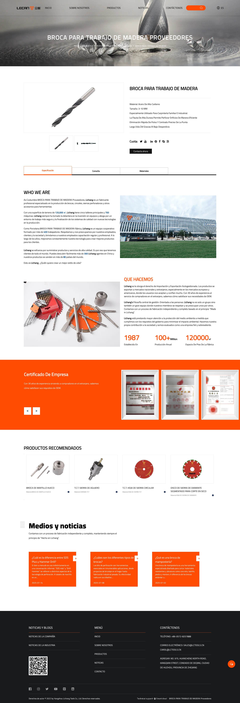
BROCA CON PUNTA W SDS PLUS (138, 488)
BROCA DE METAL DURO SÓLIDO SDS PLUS (47, 488)
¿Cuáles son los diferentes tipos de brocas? (67, 560)
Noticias (143, 8)
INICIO (48, 8)
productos (114, 8)
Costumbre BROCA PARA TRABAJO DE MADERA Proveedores (56, 200)
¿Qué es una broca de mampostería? (121, 560)
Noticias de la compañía (42, 636)
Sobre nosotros (79, 8)
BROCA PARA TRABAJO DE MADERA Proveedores (190, 698)
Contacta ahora (141, 151)
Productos (87, 45)
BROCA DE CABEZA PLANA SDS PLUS (92, 488)
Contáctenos (174, 8)
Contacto (99, 671)
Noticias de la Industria (42, 645)
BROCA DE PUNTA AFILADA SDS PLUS (189, 488)
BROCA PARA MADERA (122, 45)
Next (36, 410)
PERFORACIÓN (102, 45)
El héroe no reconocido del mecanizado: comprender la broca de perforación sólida (190, 560)
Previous (27, 410)
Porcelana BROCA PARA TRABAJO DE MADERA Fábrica (56, 228)
